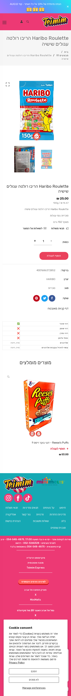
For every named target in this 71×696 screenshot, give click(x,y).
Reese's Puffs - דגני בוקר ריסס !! (50, 442)
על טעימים (48, 507)
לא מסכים (34, 679)
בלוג (63, 521)
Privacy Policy (17, 662)
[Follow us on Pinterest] (36, 298)
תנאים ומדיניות (30, 507)
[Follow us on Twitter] (44, 298)
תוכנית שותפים (58, 528)
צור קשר (26, 514)
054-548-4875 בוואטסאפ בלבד (27, 546)
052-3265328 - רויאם (27, 543)
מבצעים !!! (62, 55)
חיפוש (62, 507)
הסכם (34, 671)
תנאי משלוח (58, 228)
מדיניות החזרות (58, 514)
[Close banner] (67, 6)
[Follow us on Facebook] (52, 298)
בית (66, 52)
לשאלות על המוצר (32, 228)
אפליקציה (10, 514)
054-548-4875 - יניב (12, 539)
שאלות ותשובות (41, 521)
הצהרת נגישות (12, 521)
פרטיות (40, 514)
